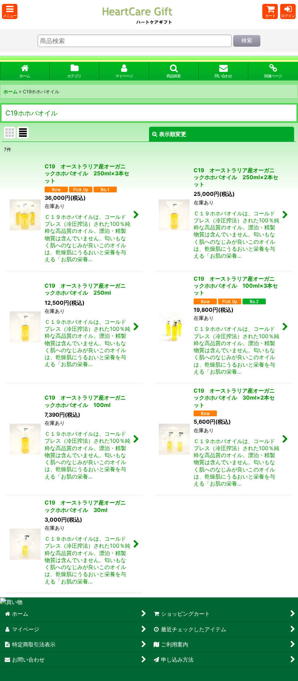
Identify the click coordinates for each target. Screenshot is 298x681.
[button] (9, 11)
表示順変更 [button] (172, 134)
